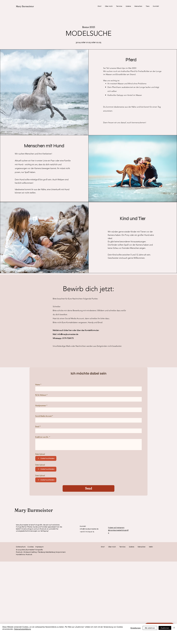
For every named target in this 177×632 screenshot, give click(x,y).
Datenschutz (21, 547)
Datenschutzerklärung (22, 629)
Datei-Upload (40, 454)
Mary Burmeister (25, 6)
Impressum (39, 547)
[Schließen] (174, 628)
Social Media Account (44, 416)
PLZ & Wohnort (41, 395)
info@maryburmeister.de (67, 334)
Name (38, 384)
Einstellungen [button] (136, 628)
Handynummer (41, 405)
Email (38, 426)
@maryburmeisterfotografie (118, 530)
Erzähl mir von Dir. (42, 437)
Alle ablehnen (150, 628)
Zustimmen (165, 628)
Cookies (30, 547)
